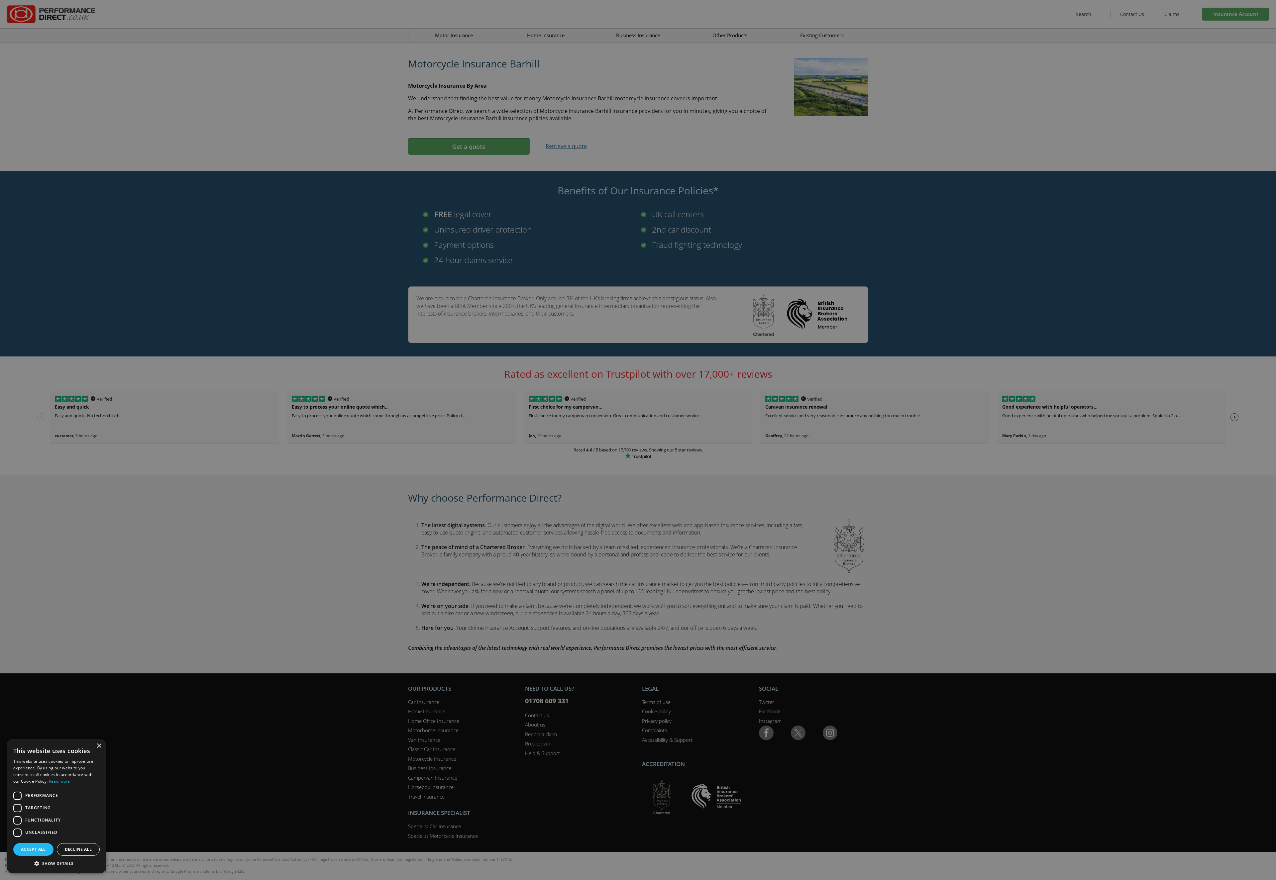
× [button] (98, 745)
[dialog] (638, 440)
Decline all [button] (78, 849)
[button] (56, 863)
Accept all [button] (33, 849)
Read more (59, 781)
